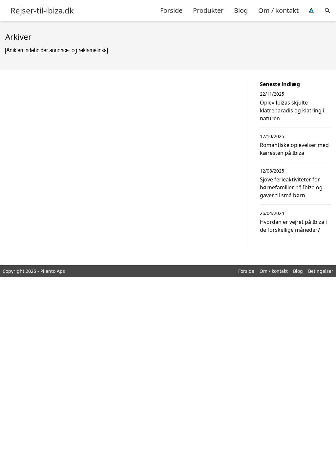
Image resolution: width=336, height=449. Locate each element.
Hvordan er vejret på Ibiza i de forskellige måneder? (293, 225)
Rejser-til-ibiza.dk (42, 10)
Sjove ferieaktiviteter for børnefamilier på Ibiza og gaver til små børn (291, 187)
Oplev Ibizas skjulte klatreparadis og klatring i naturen (292, 110)
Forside (171, 10)
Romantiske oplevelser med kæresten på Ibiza (294, 148)
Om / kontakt (278, 10)
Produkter (208, 10)
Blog (241, 10)
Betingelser (320, 271)
